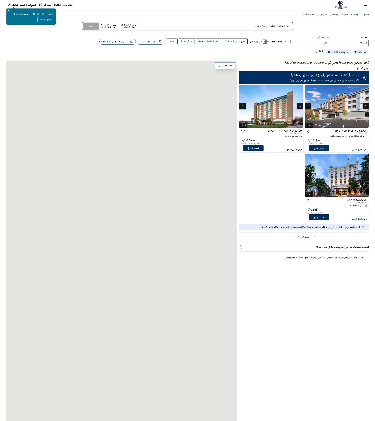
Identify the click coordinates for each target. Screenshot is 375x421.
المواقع (366, 14)
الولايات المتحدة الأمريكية (351, 14)
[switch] (265, 41)
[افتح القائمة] (365, 5)
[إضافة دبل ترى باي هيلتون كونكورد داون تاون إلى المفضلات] (308, 131)
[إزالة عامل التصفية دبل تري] (355, 52)
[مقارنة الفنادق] (265, 42)
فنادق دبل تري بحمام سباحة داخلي (314, 14)
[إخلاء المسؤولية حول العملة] (319, 37)
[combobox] (216, 26)
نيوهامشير (334, 14)
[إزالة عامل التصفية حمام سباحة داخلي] (329, 52)
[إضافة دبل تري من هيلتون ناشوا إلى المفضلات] (308, 200)
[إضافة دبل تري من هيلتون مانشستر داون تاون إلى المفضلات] (243, 131)
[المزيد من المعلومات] (309, 140)
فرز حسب (365, 37)
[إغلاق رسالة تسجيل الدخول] (8, 10)
